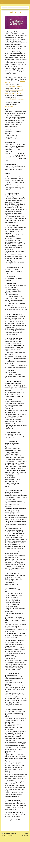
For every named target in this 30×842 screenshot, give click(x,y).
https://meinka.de (10, 106)
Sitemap (13, 833)
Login (26, 833)
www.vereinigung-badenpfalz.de (14, 99)
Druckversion (7, 833)
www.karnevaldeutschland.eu (13, 86)
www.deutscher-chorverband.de (14, 90)
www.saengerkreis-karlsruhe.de (14, 93)
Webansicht (25, 835)
